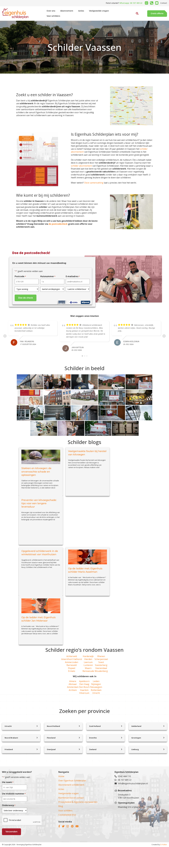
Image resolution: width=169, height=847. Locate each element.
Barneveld (72, 665)
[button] (134, 19)
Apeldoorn (84, 681)
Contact (163, 3)
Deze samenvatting (93, 182)
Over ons (51, 11)
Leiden (96, 681)
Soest (101, 662)
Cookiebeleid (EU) (67, 814)
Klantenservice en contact (71, 797)
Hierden (88, 659)
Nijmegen (96, 684)
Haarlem (84, 690)
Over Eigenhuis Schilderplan (72, 780)
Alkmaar (73, 684)
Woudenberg (101, 671)
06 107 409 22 (124, 779)
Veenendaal (101, 668)
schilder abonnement (81, 165)
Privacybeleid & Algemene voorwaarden (77, 802)
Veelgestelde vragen (99, 11)
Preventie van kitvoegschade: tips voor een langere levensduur (39, 503)
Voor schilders (53, 16)
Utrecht (96, 693)
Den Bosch (84, 687)
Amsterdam (72, 687)
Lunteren (88, 665)
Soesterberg (101, 665)
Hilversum (84, 693)
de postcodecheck (58, 223)
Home (61, 776)
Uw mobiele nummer (14, 793)
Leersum (88, 662)
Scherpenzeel (101, 659)
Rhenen (101, 656)
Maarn (88, 668)
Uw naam (7, 782)
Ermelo (71, 671)
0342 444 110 (124, 776)
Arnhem (73, 690)
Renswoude (88, 671)
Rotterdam (96, 690)
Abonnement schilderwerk (71, 784)
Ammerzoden (71, 662)
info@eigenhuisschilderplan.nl (133, 783)
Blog (60, 806)
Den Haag (84, 684)
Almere (72, 681)
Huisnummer (47, 276)
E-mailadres (73, 276)
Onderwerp (8, 805)
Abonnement (66, 11)
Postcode (20, 276)
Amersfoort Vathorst (71, 659)
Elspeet (71, 668)
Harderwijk (88, 656)
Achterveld (71, 656)
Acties (81, 11)
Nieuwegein (96, 687)
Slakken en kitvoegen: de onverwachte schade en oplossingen (36, 471)
